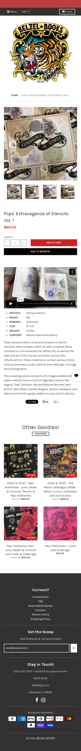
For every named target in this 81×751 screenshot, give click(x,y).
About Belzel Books (40, 605)
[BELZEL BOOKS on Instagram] (43, 700)
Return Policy (40, 614)
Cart (69, 11)
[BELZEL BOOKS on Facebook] (36, 700)
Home (14, 95)
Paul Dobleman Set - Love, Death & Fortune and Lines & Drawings (21, 550)
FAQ (40, 601)
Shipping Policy (40, 619)
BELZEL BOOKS (45, 738)
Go (74, 648)
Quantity (8, 237)
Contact (40, 610)
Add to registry (40, 251)
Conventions (40, 597)
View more (40, 434)
